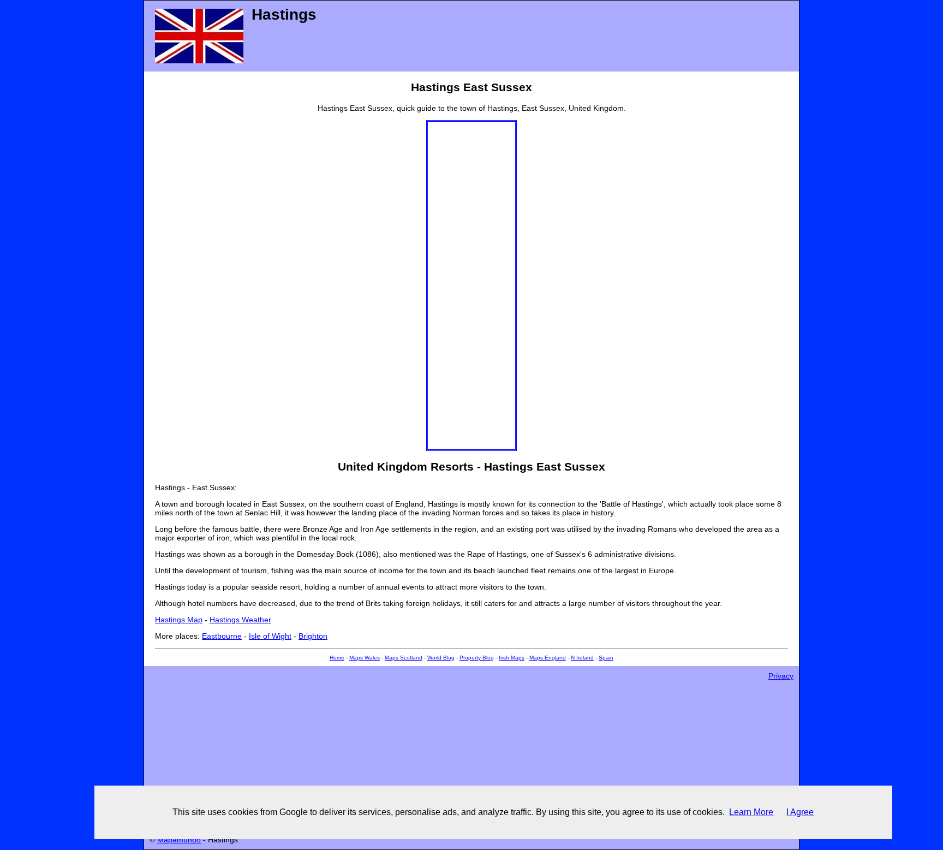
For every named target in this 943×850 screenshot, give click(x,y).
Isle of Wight (270, 636)
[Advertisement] (471, 285)
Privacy (780, 675)
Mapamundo (179, 839)
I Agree (800, 812)
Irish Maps (511, 658)
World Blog (441, 658)
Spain (606, 658)
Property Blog (476, 658)
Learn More (751, 812)
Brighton (313, 636)
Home (337, 658)
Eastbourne (222, 636)
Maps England (547, 658)
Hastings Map (178, 619)
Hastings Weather (240, 619)
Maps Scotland (403, 658)
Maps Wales (364, 658)
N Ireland (582, 658)
